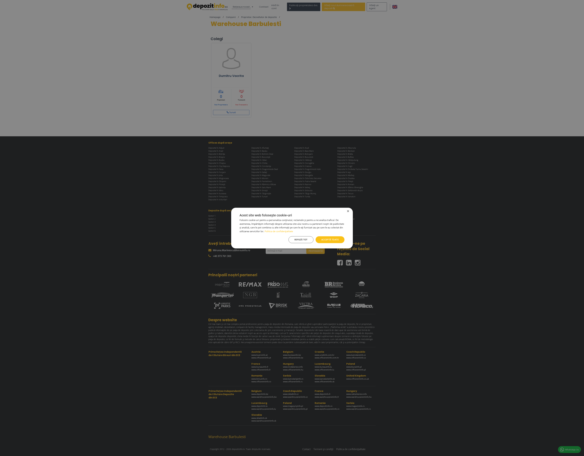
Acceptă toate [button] (330, 239)
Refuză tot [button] (301, 239)
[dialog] (292, 228)
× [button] (348, 211)
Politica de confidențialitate (279, 231)
